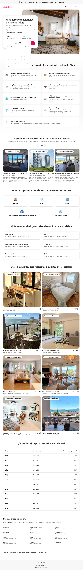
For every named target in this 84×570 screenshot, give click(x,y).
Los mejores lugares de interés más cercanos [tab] (48, 522)
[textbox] (13, 38)
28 (21, 63)
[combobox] (20, 33)
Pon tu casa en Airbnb (72, 7)
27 (18, 63)
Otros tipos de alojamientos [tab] (26, 522)
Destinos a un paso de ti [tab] (9, 522)
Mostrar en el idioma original (56, 2)
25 (12, 63)
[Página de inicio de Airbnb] (7, 6)
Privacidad (38, 567)
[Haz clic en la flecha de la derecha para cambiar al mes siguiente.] (27, 43)
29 (24, 63)
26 (15, 63)
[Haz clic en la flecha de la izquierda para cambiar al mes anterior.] (8, 43)
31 (8, 66)
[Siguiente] (45, 145)
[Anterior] (38, 145)
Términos (44, 567)
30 (28, 63)
